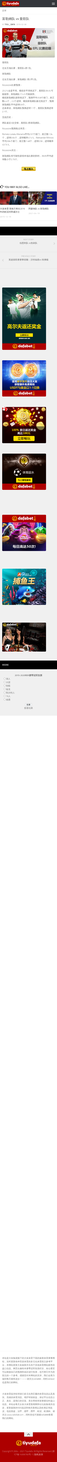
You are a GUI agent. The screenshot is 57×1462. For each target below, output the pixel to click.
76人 (8, 696)
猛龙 (8, 689)
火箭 (8, 682)
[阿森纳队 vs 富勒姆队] (42, 198)
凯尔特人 (10, 692)
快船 (8, 685)
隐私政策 (38, 1454)
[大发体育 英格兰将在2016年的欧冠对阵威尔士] (14, 198)
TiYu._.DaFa (10, 24)
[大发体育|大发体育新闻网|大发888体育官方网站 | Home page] (13, 3)
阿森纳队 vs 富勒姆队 (38, 208)
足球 (4, 10)
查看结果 (28, 708)
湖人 (8, 679)
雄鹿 (8, 699)
